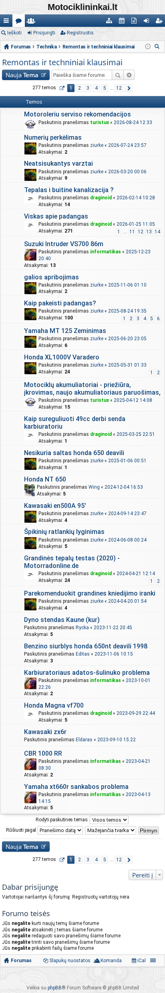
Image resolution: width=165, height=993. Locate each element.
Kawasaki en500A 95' (55, 506)
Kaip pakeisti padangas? (60, 303)
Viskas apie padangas (56, 216)
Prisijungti (44, 33)
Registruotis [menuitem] (160, 22)
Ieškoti (14, 33)
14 (157, 232)
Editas (83, 654)
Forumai (20, 22)
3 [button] (88, 88)
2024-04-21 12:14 (136, 573)
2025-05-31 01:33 (127, 365)
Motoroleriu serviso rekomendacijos (77, 114)
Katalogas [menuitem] (110, 22)
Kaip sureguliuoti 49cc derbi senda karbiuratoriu (74, 422)
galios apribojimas (51, 277)
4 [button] (96, 88)
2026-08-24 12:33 (133, 122)
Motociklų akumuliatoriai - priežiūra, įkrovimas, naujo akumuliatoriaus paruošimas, (92, 388)
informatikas (105, 252)
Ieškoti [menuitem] (158, 47)
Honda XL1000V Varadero (61, 357)
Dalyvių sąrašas (32, 22)
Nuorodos (7, 22)
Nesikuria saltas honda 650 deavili (74, 453)
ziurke (96, 145)
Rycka (82, 627)
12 (140, 232)
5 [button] (104, 88)
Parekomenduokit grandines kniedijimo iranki (89, 593)
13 (149, 232)
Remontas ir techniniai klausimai (62, 62)
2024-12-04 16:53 (124, 487)
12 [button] (119, 88)
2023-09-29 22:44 (136, 713)
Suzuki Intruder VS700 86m (63, 244)
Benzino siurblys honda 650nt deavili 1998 (85, 646)
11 (132, 232)
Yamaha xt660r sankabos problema (76, 786)
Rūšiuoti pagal (21, 830)
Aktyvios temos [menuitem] (135, 22)
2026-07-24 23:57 (127, 145)
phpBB (55, 988)
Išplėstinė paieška (129, 75)
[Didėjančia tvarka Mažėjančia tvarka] (111, 830)
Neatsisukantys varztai (58, 163)
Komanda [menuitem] (111, 960)
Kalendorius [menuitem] (123, 22)
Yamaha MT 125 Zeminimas (65, 331)
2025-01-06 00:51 (127, 460)
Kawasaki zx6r (45, 732)
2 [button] (79, 88)
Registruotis (80, 33)
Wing (94, 487)
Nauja (22, 75)
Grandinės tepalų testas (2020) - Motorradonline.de (72, 562)
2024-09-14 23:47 (127, 513)
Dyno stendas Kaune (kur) (62, 620)
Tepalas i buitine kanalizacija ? (69, 190)
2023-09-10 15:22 (116, 739)
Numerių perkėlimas (53, 137)
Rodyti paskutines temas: (63, 819)
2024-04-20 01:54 (127, 601)
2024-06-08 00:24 (127, 540)
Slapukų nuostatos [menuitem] (70, 960)
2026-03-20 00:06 (127, 172)
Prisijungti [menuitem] (148, 22)
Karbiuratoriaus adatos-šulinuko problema (87, 672)
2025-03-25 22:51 (136, 434)
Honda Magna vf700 (54, 705)
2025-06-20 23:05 (127, 338)
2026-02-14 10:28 (136, 198)
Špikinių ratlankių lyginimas (64, 532)
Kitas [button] (129, 88)
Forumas (21, 960)
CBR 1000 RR (43, 753)
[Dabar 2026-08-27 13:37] (148, 47)
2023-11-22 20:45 (113, 627)
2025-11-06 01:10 (127, 285)
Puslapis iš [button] (61, 88)
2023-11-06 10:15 (114, 654)
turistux (99, 122)
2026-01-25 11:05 (136, 224)
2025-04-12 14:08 (133, 400)
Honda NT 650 (45, 479)
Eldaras (84, 739)
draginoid (101, 198)
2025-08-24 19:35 (127, 311)
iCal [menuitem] (141, 960)
